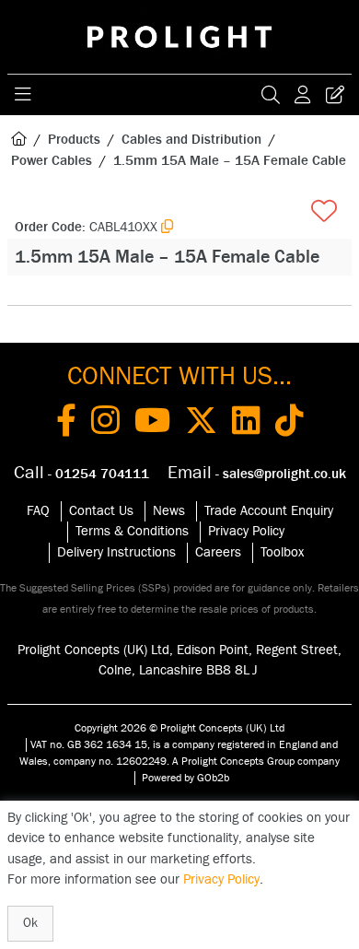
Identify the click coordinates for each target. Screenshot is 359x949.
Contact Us (101, 511)
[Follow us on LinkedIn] (246, 423)
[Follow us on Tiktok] (289, 423)
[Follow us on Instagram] (105, 423)
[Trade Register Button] (335, 95)
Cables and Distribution (191, 139)
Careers (218, 552)
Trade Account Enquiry (268, 511)
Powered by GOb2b (185, 777)
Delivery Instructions (116, 552)
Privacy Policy (246, 531)
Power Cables (51, 161)
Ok (30, 923)
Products (74, 139)
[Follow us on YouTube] (152, 423)
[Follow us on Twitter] (201, 423)
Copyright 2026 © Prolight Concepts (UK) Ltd (179, 727)
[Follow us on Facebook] (66, 423)
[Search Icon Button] (270, 95)
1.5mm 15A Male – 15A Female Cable (229, 161)
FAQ (38, 511)
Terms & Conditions (132, 531)
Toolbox (282, 552)
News (169, 511)
